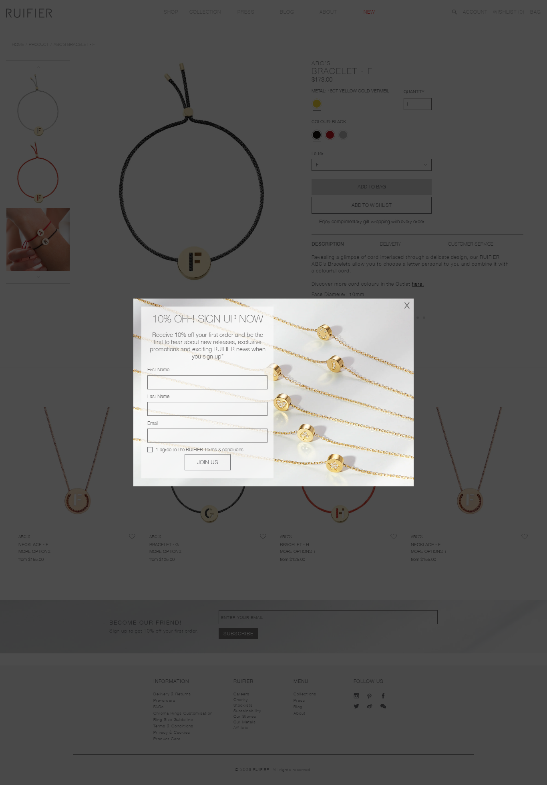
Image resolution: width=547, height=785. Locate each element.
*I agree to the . (200, 450)
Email (152, 423)
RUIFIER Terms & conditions (214, 450)
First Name (158, 370)
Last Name (158, 396)
